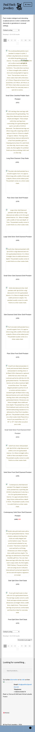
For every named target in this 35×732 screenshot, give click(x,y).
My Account (6, 729)
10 (25, 40)
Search (17, 729)
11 (29, 40)
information (14, 679)
